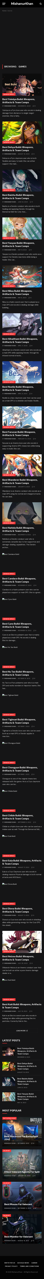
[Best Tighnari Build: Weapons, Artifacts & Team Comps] (22, 705)
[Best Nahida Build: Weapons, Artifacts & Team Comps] (22, 513)
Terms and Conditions (29, 1266)
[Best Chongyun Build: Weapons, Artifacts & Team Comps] (22, 753)
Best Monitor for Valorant (18, 1236)
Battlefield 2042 (9, 1118)
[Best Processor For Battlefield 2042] (22, 1131)
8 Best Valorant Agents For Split (22, 1171)
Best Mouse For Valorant (18, 1204)
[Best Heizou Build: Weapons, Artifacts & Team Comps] (22, 942)
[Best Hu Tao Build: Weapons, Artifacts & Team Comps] (22, 657)
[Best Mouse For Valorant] (22, 1196)
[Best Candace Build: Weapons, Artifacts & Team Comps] (22, 564)
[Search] (40, 3)
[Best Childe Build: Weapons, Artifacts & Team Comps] (22, 801)
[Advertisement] (22, 38)
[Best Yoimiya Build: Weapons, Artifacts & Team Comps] (22, 85)
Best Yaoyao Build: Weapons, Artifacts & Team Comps (27, 1096)
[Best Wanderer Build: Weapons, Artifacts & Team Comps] (22, 465)
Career (34, 1263)
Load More (21, 1031)
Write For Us (9, 1263)
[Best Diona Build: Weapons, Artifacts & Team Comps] (22, 894)
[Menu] (3, 3)
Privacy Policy (11, 1266)
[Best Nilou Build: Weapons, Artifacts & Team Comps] (22, 276)
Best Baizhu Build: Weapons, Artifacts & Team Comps (27, 1081)
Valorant (6, 1150)
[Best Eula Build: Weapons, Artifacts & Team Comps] (22, 846)
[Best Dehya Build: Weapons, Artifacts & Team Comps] (22, 133)
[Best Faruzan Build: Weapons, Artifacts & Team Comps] (22, 417)
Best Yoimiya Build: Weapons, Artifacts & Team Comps (27, 1051)
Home (4, 11)
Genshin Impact (9, 94)
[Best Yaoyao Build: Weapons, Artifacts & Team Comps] (22, 228)
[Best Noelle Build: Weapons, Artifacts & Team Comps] (22, 372)
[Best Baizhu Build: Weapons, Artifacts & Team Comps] (22, 180)
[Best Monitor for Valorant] (22, 1229)
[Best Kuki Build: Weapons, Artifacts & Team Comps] (22, 990)
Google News (23, 1263)
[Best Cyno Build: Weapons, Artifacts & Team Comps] (22, 609)
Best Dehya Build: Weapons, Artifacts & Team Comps (27, 1066)
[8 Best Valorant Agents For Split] (22, 1164)
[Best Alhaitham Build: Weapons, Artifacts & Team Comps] (22, 324)
